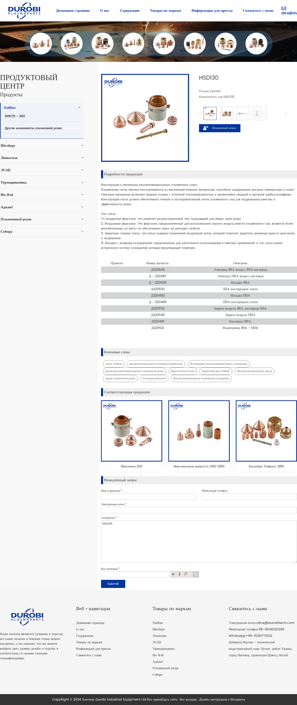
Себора (157, 674)
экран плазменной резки (120, 378)
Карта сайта (169, 699)
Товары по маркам (89, 642)
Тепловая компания (154, 378)
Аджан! (158, 661)
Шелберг (159, 629)
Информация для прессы (93, 648)
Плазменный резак (166, 668)
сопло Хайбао (113, 363)
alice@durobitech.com (275, 623)
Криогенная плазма (183, 371)
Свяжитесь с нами (89, 655)
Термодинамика (164, 648)
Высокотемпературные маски (254, 371)
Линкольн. (160, 635)
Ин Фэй (158, 655)
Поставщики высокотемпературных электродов (218, 363)
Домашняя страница (90, 623)
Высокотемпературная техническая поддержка (201, 378)
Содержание (84, 635)
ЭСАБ (157, 642)
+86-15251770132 (259, 635)
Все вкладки (188, 699)
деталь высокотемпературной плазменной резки (134, 371)
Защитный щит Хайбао (216, 371)
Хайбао (158, 623)
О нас (80, 629)
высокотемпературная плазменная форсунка (156, 363)
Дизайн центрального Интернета (222, 699)
